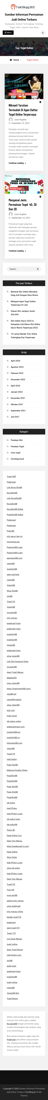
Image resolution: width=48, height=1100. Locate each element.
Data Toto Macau (14, 841)
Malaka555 (12, 678)
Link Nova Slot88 (14, 487)
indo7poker (12, 759)
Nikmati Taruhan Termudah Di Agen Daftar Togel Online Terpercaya (23, 109)
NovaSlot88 (12, 493)
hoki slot (11, 710)
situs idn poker (13, 868)
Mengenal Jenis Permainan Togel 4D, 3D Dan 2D (23, 204)
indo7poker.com (14, 955)
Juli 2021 (15, 417)
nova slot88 (12, 895)
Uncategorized (30, 94)
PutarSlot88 (12, 776)
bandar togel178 (14, 917)
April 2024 (15, 361)
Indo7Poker (12, 808)
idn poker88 (12, 824)
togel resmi (12, 716)
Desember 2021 (18, 398)
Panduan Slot (17, 440)
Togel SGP (11, 476)
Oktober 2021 (17, 404)
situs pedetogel (14, 906)
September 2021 (18, 410)
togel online (12, 944)
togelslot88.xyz (13, 732)
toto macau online (15, 911)
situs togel (15, 453)
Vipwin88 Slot (13, 993)
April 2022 (15, 386)
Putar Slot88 (12, 765)
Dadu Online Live (14, 835)
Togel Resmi (12, 998)
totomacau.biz (13, 542)
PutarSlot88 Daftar (15, 514)
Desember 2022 (18, 379)
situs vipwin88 (13, 656)
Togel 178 (11, 933)
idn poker (11, 803)
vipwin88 (11, 563)
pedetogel (11, 922)
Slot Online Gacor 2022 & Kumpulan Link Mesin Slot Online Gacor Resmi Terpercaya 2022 (25, 324)
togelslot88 (12, 569)
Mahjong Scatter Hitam (17, 770)
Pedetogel (11, 482)
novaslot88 (12, 612)
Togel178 (11, 601)
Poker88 (10, 531)
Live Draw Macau (14, 939)
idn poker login (13, 819)
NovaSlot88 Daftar (15, 509)
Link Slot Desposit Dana (17, 661)
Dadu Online (12, 852)
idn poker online (14, 721)
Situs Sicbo (12, 857)
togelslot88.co (13, 737)
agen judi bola (13, 574)
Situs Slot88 (12, 591)
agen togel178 (13, 928)
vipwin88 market (14, 699)
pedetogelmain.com (16, 727)
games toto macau (15, 901)
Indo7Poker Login (14, 814)
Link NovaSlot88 (14, 498)
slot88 (9, 596)
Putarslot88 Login (15, 547)
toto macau (12, 618)
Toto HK (10, 890)
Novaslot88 (12, 1024)
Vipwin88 (11, 585)
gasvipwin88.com (14, 558)
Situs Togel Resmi (15, 950)
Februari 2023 (17, 373)
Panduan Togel (15, 94)
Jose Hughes (20, 119)
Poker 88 (11, 830)
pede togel (11, 966)
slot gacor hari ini (14, 536)
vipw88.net (11, 694)
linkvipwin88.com (14, 743)
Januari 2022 (17, 392)
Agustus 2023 (17, 367)
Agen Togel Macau (15, 672)
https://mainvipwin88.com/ (19, 689)
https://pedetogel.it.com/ (18, 846)
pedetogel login (14, 623)
